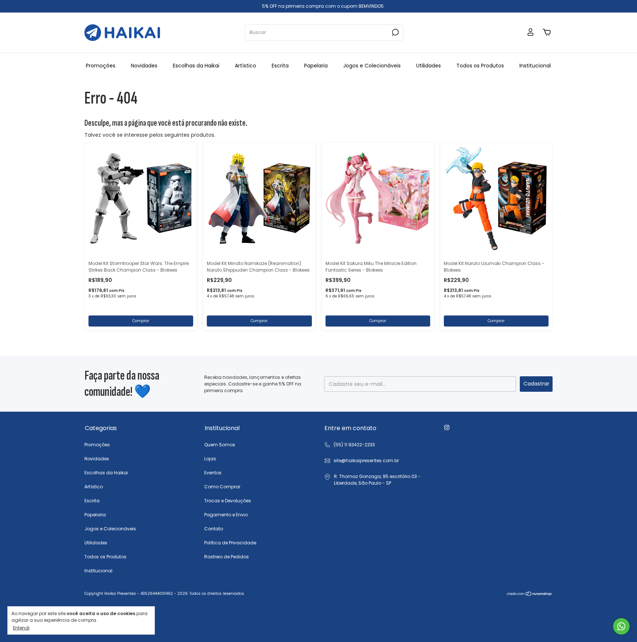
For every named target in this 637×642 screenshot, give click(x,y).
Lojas (210, 459)
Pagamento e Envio (226, 515)
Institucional (535, 65)
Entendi (21, 628)
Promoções (100, 65)
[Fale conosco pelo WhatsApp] (621, 626)
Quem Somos (219, 445)
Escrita (280, 65)
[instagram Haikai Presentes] (447, 427)
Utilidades (428, 65)
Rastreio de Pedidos (226, 557)
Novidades (144, 65)
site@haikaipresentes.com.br (366, 460)
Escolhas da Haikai (196, 65)
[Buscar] (394, 32)
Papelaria (316, 65)
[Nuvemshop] (530, 594)
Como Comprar (222, 487)
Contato (213, 529)
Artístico (245, 65)
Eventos (213, 473)
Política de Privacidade (230, 543)
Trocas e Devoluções (227, 501)
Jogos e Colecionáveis (372, 65)
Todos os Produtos (480, 65)
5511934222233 (349, 445)
